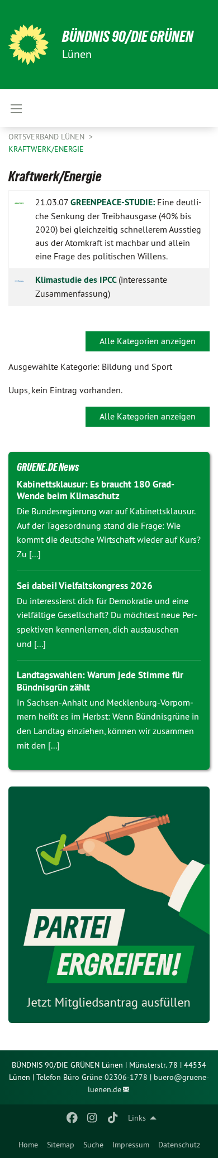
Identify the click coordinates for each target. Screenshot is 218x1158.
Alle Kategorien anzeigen (147, 340)
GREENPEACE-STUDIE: (112, 202)
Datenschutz (179, 1145)
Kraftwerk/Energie (46, 149)
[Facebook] (72, 1117)
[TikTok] (113, 1117)
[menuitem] (28, 1144)
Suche (93, 1145)
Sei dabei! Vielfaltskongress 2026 (85, 586)
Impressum (130, 1145)
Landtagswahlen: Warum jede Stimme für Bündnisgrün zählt (100, 681)
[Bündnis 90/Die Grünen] (28, 45)
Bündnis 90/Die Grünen (127, 36)
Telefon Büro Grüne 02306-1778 (92, 1077)
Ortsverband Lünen (47, 137)
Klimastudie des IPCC (77, 280)
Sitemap (60, 1145)
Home (28, 1145)
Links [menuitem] (137, 1118)
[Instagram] (92, 1117)
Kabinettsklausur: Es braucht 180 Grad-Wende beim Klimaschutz (95, 490)
